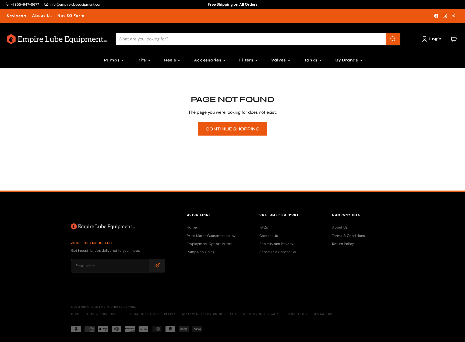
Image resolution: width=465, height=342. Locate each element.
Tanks (311, 60)
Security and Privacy (276, 243)
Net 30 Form (70, 15)
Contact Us (268, 235)
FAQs (263, 227)
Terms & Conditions (348, 235)
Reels (170, 60)
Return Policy (343, 243)
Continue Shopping (232, 129)
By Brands (347, 60)
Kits (142, 60)
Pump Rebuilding (200, 252)
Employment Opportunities (209, 243)
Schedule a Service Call (278, 252)
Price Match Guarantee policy (211, 235)
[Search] (393, 39)
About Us (42, 15)
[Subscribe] (157, 265)
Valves (279, 60)
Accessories (208, 60)
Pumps (112, 60)
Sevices (17, 16)
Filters (246, 60)
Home (192, 227)
